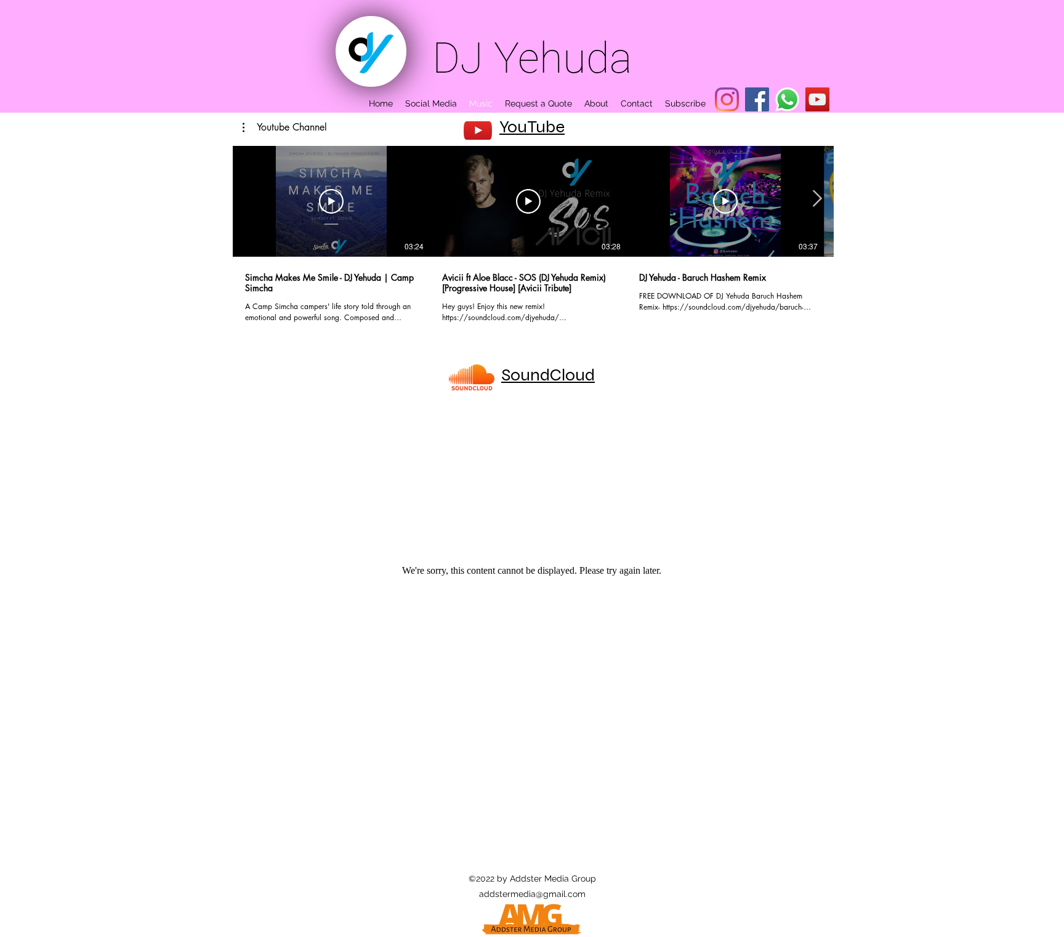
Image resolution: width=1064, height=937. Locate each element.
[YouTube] (817, 99)
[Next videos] (817, 198)
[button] (285, 127)
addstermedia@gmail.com (532, 894)
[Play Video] (331, 201)
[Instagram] (727, 99)
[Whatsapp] (787, 99)
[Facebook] (757, 99)
